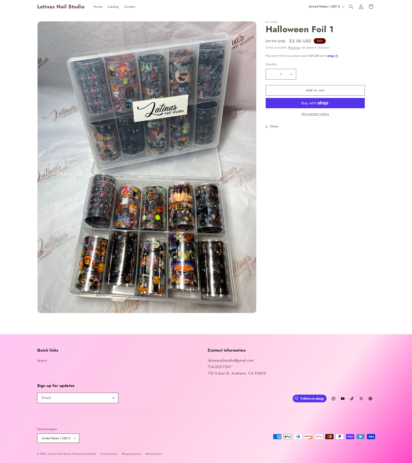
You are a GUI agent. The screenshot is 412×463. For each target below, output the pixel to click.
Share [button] (274, 126)
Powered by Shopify (84, 453)
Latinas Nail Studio (59, 453)
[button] (351, 7)
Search (42, 360)
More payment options (315, 114)
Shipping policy (131, 453)
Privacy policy (108, 453)
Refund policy (153, 453)
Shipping (294, 48)
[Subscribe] (113, 398)
